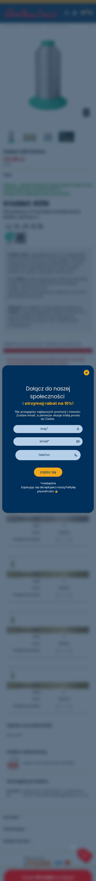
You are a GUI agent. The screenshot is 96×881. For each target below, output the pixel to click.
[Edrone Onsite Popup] (48, 440)
